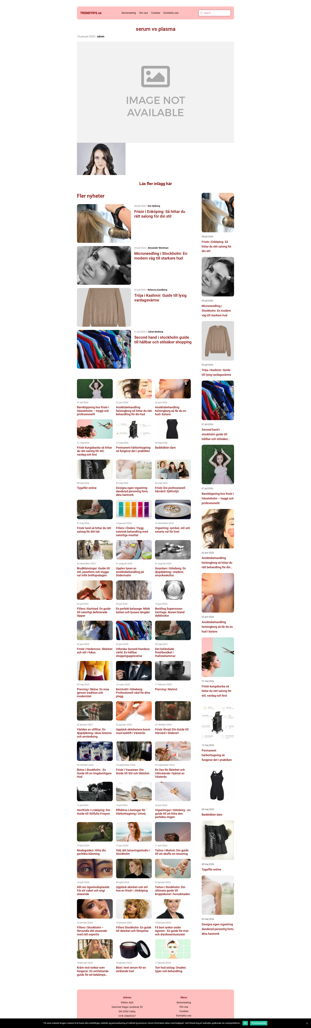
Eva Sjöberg (154, 206)
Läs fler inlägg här (155, 183)
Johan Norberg (155, 331)
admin (100, 36)
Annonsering (128, 12)
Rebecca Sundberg (157, 289)
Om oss (143, 12)
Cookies (155, 12)
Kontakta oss (171, 12)
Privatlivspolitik (259, 1023)
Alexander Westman (158, 248)
